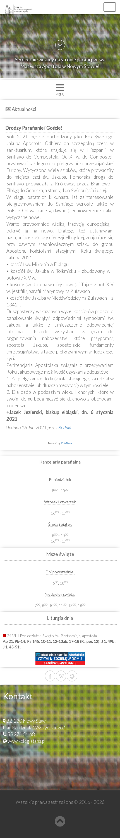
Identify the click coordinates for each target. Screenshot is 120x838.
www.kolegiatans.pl (27, 741)
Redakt (65, 427)
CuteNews (66, 443)
